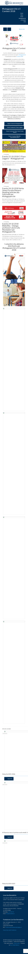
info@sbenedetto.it (10, 913)
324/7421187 (11, 912)
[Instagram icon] (18, 949)
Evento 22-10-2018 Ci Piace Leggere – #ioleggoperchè (14, 157)
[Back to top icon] (14, 937)
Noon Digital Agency (14, 945)
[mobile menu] (26, 3)
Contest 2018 (20, 56)
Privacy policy (17, 943)
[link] (14, 146)
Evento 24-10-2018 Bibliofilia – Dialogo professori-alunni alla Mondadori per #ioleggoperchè (11, 228)
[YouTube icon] (14, 949)
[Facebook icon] (9, 949)
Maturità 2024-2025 (8, 883)
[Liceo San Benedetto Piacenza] (14, 3)
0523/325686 (8, 910)
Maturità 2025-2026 (8, 774)
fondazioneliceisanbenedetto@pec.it (13, 927)
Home (21, 13)
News (22, 15)
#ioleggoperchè (22, 54)
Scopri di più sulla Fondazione (9, 930)
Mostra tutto (22, 29)
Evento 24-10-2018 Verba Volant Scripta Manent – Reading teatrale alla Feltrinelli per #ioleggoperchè (13, 192)
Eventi (21, 16)
